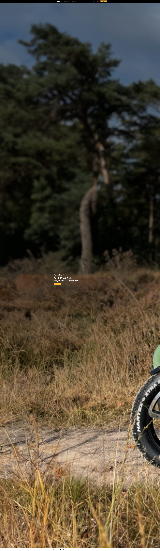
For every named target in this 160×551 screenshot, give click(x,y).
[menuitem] (65, 1)
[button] (94, 1)
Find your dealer (103, 1)
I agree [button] (105, 549)
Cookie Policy (77, 549)
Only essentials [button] (102, 549)
